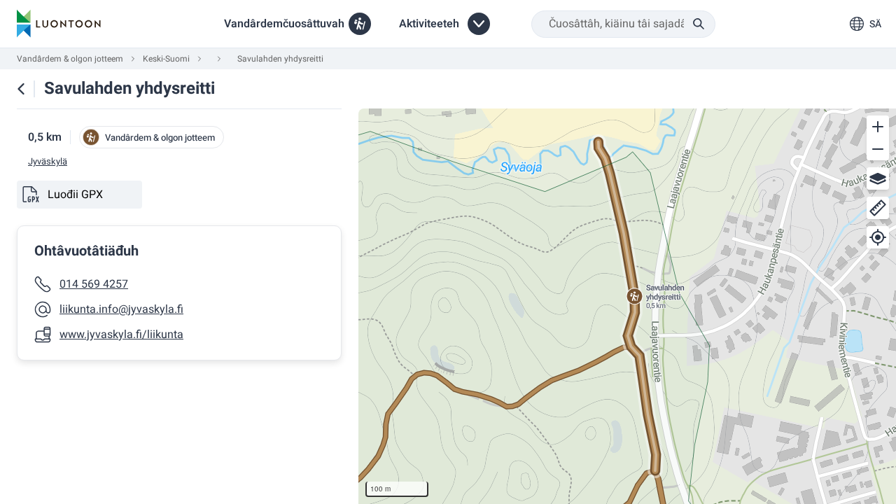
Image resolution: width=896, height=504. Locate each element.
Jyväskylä (47, 161)
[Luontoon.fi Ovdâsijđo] (59, 24)
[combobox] (623, 24)
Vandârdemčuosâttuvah (284, 23)
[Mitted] (878, 208)
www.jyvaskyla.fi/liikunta (121, 334)
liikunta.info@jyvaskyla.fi (121, 309)
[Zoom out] (878, 149)
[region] (627, 306)
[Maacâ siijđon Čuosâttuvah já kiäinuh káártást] (21, 89)
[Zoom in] (878, 126)
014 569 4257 (93, 284)
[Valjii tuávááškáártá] (878, 178)
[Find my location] (878, 237)
